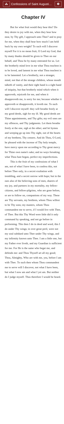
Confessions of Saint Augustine (31, 4)
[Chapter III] (3, 212)
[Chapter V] (60, 212)
